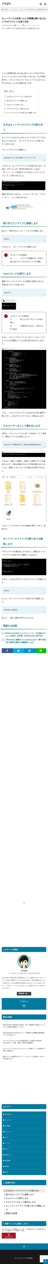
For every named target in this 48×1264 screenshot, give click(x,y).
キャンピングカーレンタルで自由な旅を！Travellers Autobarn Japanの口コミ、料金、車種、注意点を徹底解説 (22, 1042)
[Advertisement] (24, 50)
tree (25, 25)
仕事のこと (8, 1155)
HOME (6, 9)
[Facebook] (7, 650)
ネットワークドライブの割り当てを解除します (20, 113)
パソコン (14, 9)
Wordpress (8, 1114)
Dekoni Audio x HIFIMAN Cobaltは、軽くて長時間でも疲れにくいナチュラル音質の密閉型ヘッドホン (24, 1026)
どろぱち (6, 3)
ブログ (7, 1149)
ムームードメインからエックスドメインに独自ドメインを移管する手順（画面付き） (24, 1050)
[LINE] (40, 650)
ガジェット (8, 1131)
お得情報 (7, 1126)
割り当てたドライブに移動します (16, 100)
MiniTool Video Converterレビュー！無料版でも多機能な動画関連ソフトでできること (23, 1034)
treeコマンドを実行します (14, 105)
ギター (7, 1137)
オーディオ (8, 1120)
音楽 (6, 1172)
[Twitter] (18, 650)
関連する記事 (11, 1213)
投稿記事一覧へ (23, 993)
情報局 (7, 1166)
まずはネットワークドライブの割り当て (18, 96)
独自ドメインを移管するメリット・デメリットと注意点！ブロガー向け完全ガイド (24, 1057)
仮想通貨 (7, 1160)
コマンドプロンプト (33, 25)
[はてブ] (29, 650)
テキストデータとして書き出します (17, 109)
